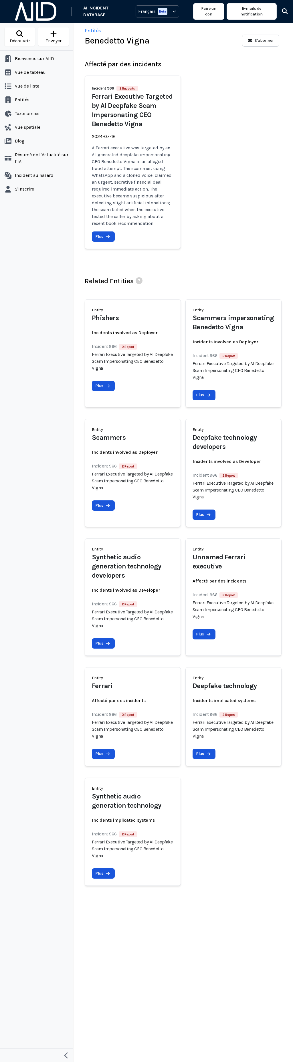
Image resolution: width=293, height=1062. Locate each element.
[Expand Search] (281, 11)
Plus (99, 236)
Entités (93, 30)
